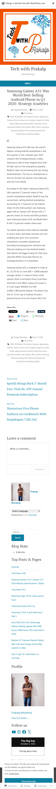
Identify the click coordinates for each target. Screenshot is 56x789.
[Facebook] (24, 732)
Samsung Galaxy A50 (19, 130)
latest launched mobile (24, 123)
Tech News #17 (18, 589)
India (47, 120)
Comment (39, 469)
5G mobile (28, 117)
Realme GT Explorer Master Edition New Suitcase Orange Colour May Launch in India (27, 644)
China (16, 120)
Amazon (35, 117)
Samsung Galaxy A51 (36, 130)
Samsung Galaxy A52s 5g (23, 606)
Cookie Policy (14, 773)
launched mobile (14, 127)
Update (37, 134)
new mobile (26, 127)
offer (33, 127)
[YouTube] (13, 732)
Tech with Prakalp (28, 69)
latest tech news (40, 123)
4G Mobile (19, 117)
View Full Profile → (20, 718)
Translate (32, 515)
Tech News (28, 113)
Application (44, 117)
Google (32, 120)
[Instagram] (19, 732)
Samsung (45, 127)
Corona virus (24, 120)
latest (12, 123)
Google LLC (40, 120)
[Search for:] (25, 532)
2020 (12, 117)
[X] (29, 732)
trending (30, 134)
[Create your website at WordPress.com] (28, 3)
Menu (33, 83)
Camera (10, 120)
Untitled (15, 567)
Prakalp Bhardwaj (20, 110)
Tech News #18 (18, 573)
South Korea (21, 134)
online (38, 127)
